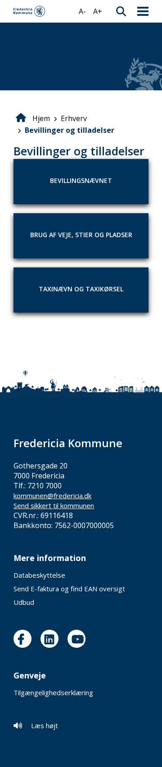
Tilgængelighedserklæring (53, 692)
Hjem (41, 118)
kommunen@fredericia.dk (52, 495)
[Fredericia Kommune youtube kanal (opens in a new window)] (79, 639)
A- (82, 11)
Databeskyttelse (39, 575)
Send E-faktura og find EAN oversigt (69, 588)
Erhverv (74, 118)
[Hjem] (29, 11)
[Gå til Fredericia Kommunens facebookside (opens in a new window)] (25, 639)
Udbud (24, 602)
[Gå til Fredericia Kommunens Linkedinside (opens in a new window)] (51, 639)
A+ (97, 11)
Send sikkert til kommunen (54, 505)
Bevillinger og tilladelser (69, 130)
